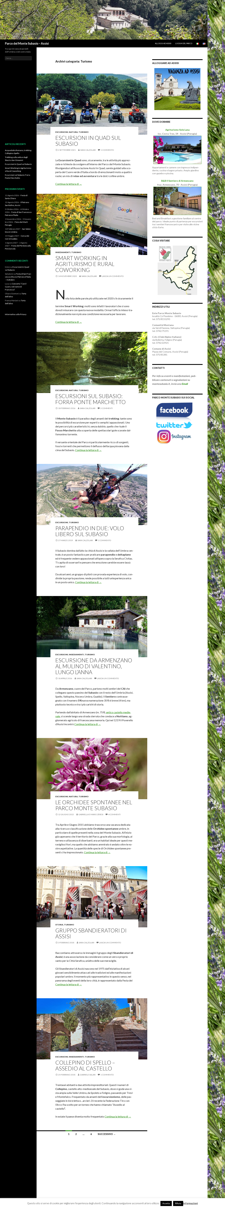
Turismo (84, 132)
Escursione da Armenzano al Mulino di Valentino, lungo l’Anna (93, 666)
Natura (73, 132)
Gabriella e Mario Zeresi (90, 814)
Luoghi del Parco (183, 43)
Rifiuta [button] (178, 1203)
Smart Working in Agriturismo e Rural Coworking (84, 264)
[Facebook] (174, 411)
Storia (59, 924)
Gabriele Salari (88, 1074)
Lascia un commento (113, 276)
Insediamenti (62, 252)
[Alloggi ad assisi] (177, 88)
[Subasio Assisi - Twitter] (174, 424)
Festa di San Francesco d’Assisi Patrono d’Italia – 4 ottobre (18, 277)
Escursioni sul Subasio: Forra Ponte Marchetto (90, 399)
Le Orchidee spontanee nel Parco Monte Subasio (93, 805)
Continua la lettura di (68, 183)
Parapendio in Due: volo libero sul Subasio (89, 531)
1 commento (107, 150)
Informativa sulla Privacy (15, 314)
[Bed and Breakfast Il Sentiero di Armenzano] (177, 200)
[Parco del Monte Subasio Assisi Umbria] (104, 19)
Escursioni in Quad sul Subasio (88, 140)
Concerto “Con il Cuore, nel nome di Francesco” (15, 286)
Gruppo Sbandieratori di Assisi (91, 933)
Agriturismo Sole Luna (177, 129)
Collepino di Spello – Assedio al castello (85, 1065)
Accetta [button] (166, 1203)
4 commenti (114, 814)
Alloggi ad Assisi (163, 43)
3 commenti (106, 408)
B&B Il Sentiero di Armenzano (177, 180)
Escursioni (61, 132)
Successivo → (107, 1134)
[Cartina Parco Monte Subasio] (177, 270)
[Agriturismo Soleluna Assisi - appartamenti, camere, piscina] (177, 149)
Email (185, 383)
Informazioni (190, 1203)
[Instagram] (174, 436)
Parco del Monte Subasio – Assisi (27, 43)
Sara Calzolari (88, 150)
